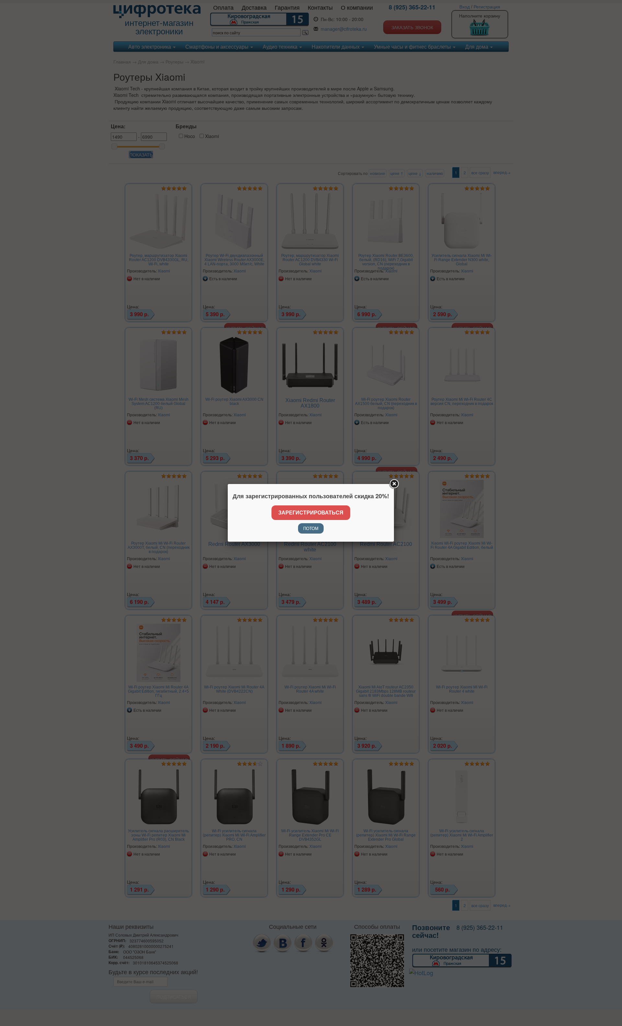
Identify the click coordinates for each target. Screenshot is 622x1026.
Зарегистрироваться (310, 512)
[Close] (394, 484)
